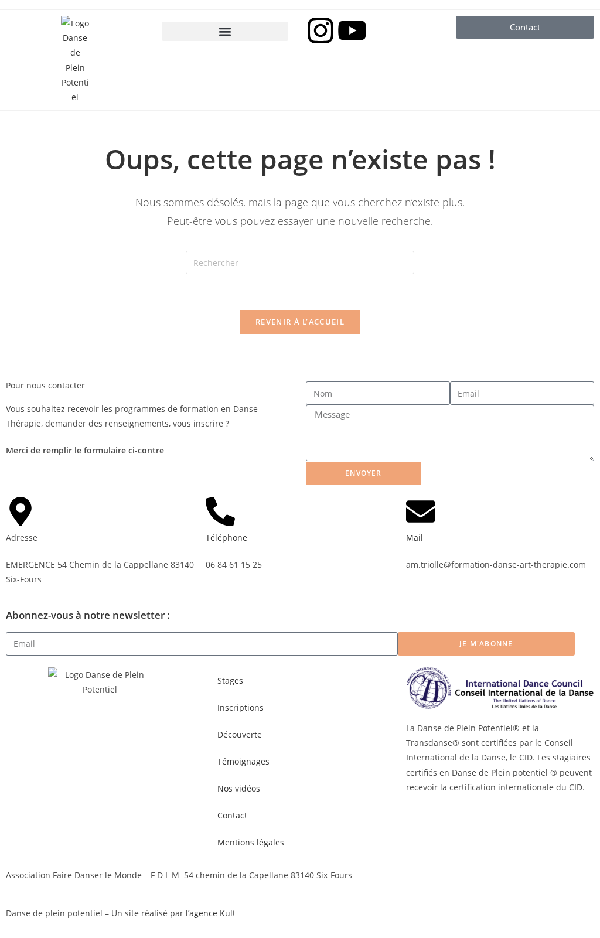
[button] (225, 31)
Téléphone (226, 537)
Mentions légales (250, 842)
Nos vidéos (238, 788)
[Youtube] (352, 30)
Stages (230, 680)
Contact (232, 815)
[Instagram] (320, 30)
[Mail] (420, 511)
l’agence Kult (211, 913)
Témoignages (243, 761)
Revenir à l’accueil (300, 321)
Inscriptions (240, 707)
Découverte (239, 734)
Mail (414, 537)
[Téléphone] (220, 511)
